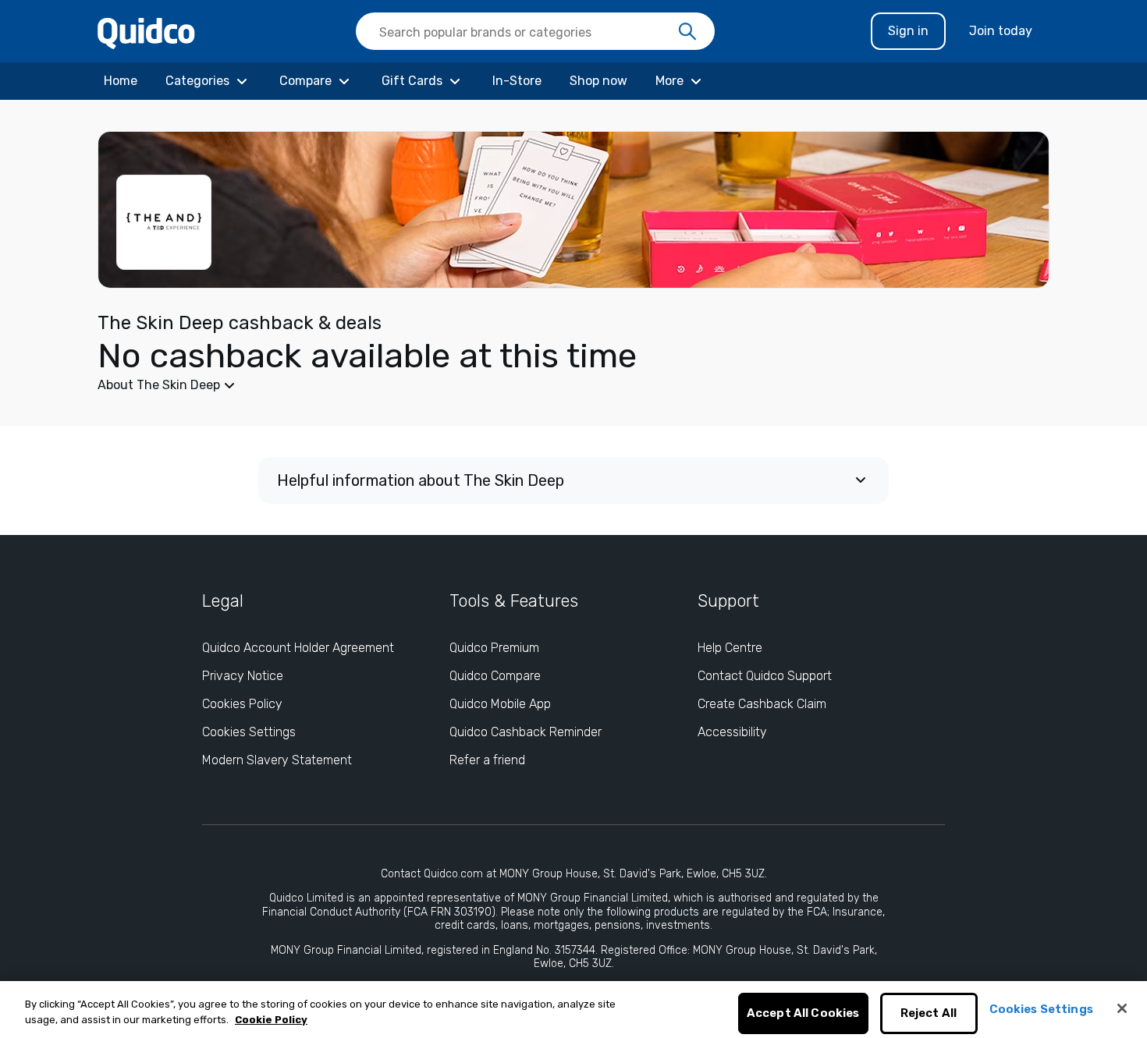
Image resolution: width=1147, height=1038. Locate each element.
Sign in (908, 30)
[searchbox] (535, 31)
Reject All (928, 1014)
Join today (1000, 30)
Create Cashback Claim (762, 703)
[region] (573, 1009)
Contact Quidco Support (765, 675)
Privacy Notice (242, 675)
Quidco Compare (495, 675)
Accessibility (732, 731)
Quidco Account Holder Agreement (298, 647)
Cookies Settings (249, 731)
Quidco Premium (494, 647)
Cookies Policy (242, 703)
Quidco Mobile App (500, 703)
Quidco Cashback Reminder (525, 731)
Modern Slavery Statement (277, 760)
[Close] (1122, 1008)
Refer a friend (487, 760)
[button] (456, 385)
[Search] (687, 32)
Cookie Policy (271, 1020)
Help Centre (730, 647)
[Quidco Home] (146, 32)
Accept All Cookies (803, 1014)
